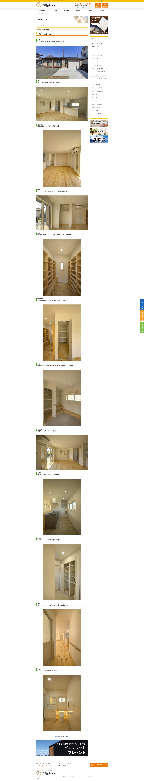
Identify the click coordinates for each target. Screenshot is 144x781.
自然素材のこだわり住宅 (98, 68)
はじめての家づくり (97, 43)
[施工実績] (78, 10)
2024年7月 (55, 736)
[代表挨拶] (90, 10)
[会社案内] (102, 10)
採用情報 (94, 100)
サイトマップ (95, 117)
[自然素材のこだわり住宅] (54, 10)
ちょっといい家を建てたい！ (99, 78)
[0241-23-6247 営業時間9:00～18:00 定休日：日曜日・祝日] (84, 5)
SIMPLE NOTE (95, 46)
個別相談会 (142, 315)
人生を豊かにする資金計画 (98, 71)
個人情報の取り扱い (97, 113)
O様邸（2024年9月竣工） (44, 29)
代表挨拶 (94, 97)
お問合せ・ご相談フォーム (99, 765)
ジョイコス (95, 62)
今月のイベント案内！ (97, 65)
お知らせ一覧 (95, 110)
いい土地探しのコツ (97, 75)
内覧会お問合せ (96, 58)
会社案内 (94, 94)
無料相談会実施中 (96, 107)
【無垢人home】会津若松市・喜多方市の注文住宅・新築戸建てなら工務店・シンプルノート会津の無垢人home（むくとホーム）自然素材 (77, 776)
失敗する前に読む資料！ (98, 104)
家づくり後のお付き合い (98, 91)
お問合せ (98, 5)
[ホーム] (42, 10)
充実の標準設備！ (96, 84)
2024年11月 (68, 736)
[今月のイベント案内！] (66, 10)
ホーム (94, 38)
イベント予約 (142, 304)
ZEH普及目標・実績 (97, 55)
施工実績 (94, 81)
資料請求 (105, 5)
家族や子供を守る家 (97, 87)
